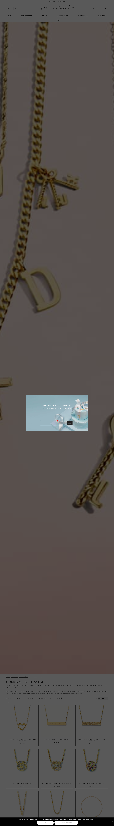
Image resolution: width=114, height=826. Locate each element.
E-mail (56, 421)
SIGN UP (70, 423)
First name (43, 421)
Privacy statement (66, 822)
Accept (45, 822)
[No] (112, 822)
